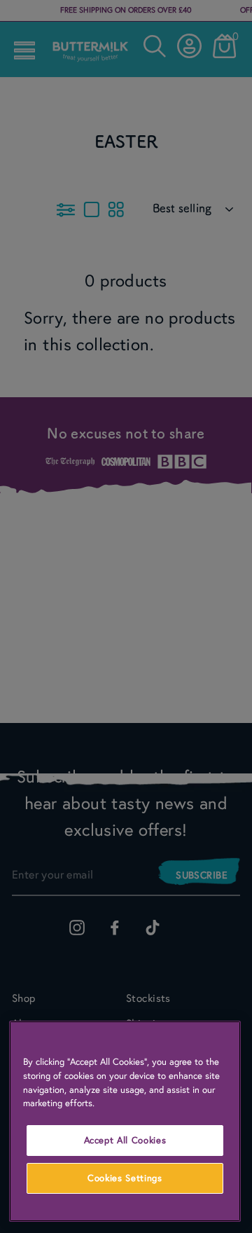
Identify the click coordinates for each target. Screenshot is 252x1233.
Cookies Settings (125, 1178)
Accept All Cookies (125, 1140)
